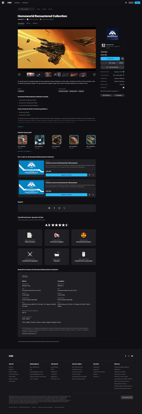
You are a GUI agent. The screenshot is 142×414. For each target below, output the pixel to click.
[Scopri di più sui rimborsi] (123, 75)
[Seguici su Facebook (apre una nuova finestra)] (54, 208)
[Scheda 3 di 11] (48, 74)
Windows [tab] (25, 276)
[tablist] (56, 276)
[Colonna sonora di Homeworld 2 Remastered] (31, 168)
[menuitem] (38, 9)
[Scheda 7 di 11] (83, 74)
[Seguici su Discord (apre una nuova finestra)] (49, 208)
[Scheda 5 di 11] (65, 74)
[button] (57, 127)
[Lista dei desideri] (93, 174)
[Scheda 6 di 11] (74, 74)
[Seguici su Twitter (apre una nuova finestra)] (64, 208)
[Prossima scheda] (94, 74)
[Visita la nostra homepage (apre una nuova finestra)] (59, 208)
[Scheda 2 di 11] (39, 74)
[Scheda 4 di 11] (57, 74)
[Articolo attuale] (30, 74)
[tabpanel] (56, 292)
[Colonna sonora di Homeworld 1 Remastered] (31, 187)
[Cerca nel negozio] (19, 9)
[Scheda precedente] (19, 74)
